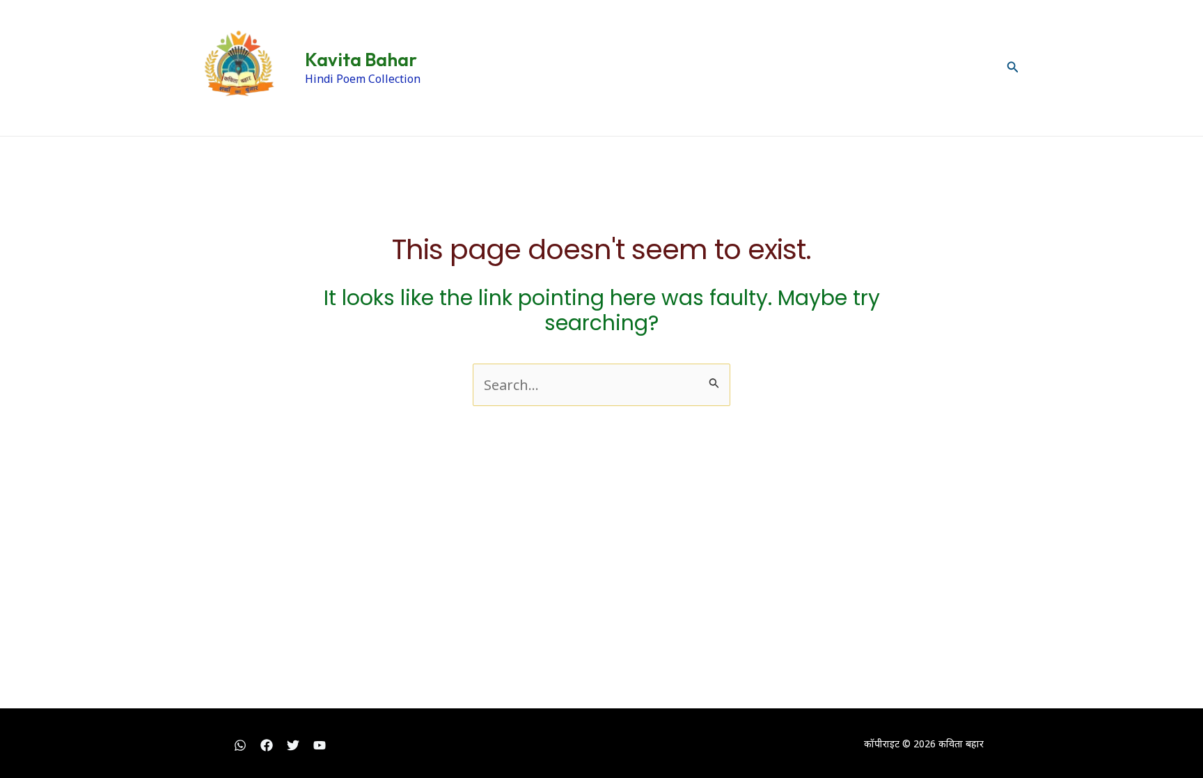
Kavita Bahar (361, 59)
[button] (1013, 68)
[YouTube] (319, 745)
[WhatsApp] (240, 745)
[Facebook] (266, 745)
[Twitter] (293, 745)
